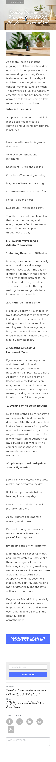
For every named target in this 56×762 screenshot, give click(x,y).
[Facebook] (9, 721)
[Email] (39, 721)
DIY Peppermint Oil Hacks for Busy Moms (24, 705)
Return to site (16, 2)
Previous (10, 686)
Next (8, 699)
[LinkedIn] (29, 721)
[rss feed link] (11, 729)
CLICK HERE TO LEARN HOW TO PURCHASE (28, 639)
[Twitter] (19, 721)
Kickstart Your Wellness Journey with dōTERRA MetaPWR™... (26, 692)
